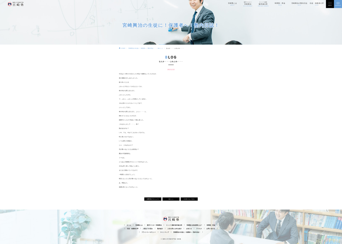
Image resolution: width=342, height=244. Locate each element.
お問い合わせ (210, 228)
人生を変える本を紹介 (174, 228)
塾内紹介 (160, 228)
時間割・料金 (280, 4)
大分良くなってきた (189, 199)
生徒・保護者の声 (317, 4)
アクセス (199, 228)
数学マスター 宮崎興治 (154, 225)
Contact (338, 5)
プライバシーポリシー (149, 232)
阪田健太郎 (263, 4)
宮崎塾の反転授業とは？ (194, 225)
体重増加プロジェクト (153, 199)
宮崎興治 (247, 4)
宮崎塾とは (232, 4)
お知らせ (189, 228)
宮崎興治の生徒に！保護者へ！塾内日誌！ (141, 48)
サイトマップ (164, 232)
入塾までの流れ (148, 228)
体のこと (160, 48)
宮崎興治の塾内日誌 (299, 4)
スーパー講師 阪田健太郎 (174, 225)
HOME (123, 48)
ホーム (129, 225)
